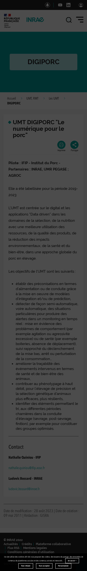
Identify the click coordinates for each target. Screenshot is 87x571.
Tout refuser (25, 566)
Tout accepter (44, 566)
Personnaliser (63, 566)
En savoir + (72, 561)
